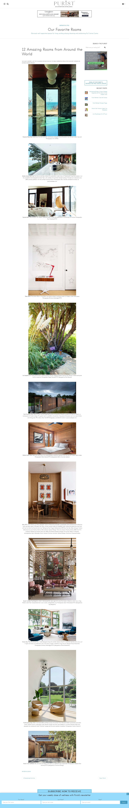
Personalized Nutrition (29, 778)
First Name (21, 799)
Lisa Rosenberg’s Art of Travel (100, 114)
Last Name (61, 799)
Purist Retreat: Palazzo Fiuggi (100, 103)
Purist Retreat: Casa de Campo (99, 97)
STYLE (67, 25)
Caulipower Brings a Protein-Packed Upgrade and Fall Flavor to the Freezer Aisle (98, 93)
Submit (124, 802)
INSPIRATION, (62, 25)
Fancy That (102, 778)
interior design (27, 771)
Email (100, 799)
